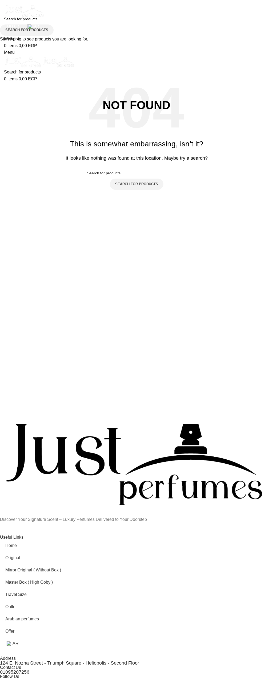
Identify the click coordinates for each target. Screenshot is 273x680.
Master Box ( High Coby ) (29, 582)
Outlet (11, 606)
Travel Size (16, 594)
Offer (9, 631)
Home (11, 545)
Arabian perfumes (22, 619)
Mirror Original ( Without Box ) (33, 570)
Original (12, 557)
